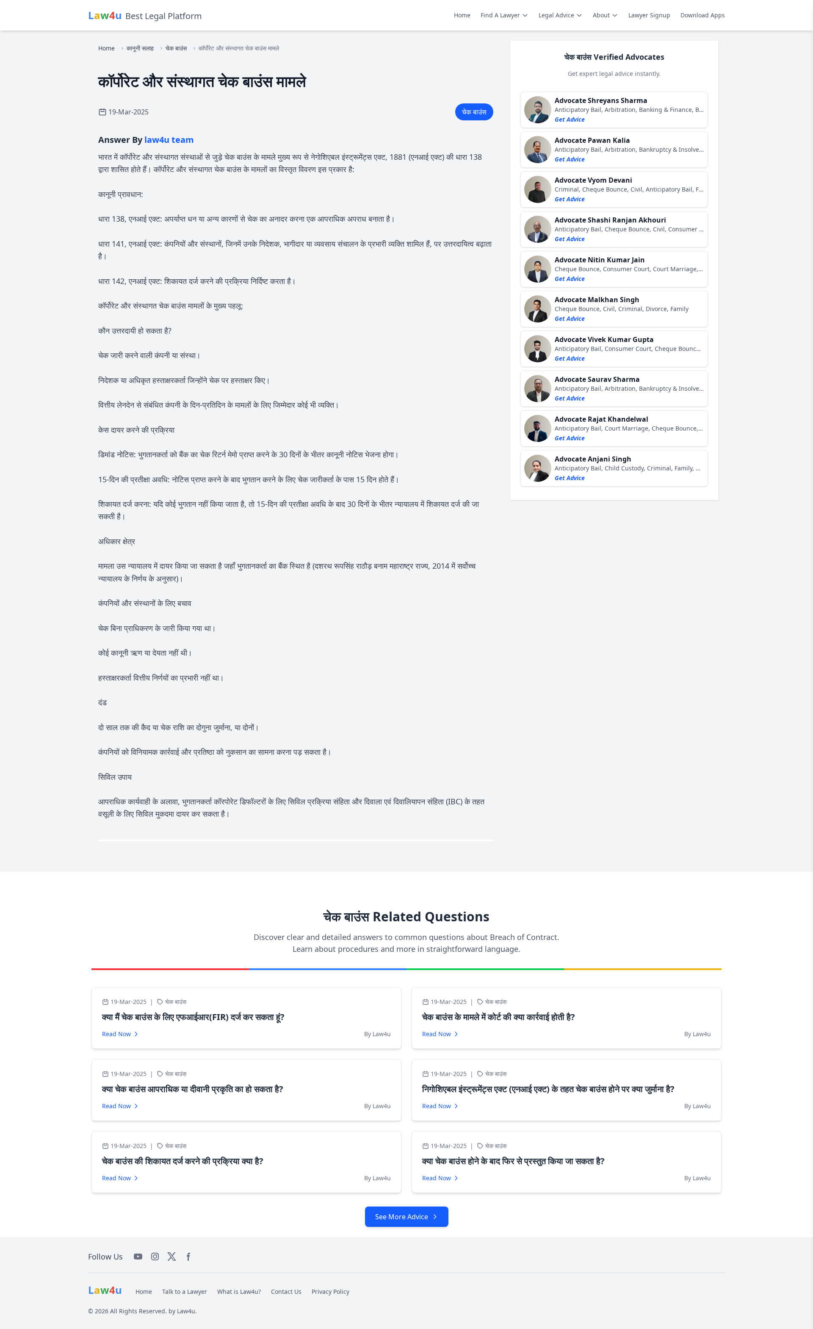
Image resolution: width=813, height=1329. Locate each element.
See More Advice (401, 1216)
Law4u (186, 1311)
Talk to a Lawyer (184, 1291)
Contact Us (286, 1291)
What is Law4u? (239, 1291)
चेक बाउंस (176, 48)
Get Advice (570, 119)
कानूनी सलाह (140, 48)
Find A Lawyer (500, 15)
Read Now (116, 1034)
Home (462, 15)
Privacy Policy (330, 1291)
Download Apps (702, 15)
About (601, 15)
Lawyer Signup (649, 15)
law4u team (169, 139)
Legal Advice (556, 15)
